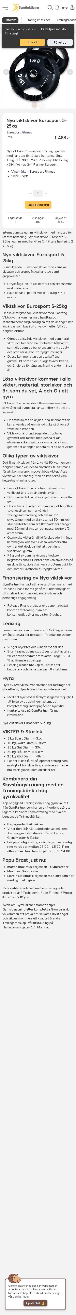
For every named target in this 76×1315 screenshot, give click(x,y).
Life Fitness (33, 833)
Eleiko (34, 838)
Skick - (16, 176)
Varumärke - (20, 171)
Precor (48, 833)
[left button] (6, 71)
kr (68, 138)
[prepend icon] (30, 193)
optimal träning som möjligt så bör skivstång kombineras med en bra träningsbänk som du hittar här (38, 765)
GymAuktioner (25, 7)
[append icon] (45, 193)
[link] (50, 7)
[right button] (69, 71)
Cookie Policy (21, 1297)
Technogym (15, 833)
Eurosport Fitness (19, 132)
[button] (34, 105)
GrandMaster (16, 838)
